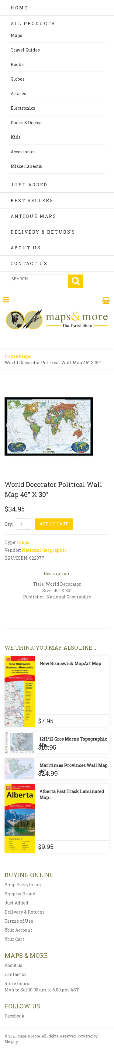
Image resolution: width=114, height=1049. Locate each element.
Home (19, 8)
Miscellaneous (26, 166)
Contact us (15, 974)
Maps (16, 35)
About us (13, 965)
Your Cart (14, 939)
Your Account (18, 930)
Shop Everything (23, 884)
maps (25, 356)
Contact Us (29, 263)
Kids (16, 137)
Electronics (23, 108)
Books (17, 64)
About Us (26, 248)
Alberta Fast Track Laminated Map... (72, 794)
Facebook (15, 1016)
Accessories (23, 152)
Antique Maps (34, 216)
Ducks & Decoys (27, 122)
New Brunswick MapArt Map (70, 663)
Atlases (18, 93)
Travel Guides (25, 50)
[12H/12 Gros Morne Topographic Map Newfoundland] (20, 742)
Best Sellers (32, 200)
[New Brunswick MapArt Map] (20, 691)
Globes (18, 79)
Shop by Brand (20, 894)
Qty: (9, 524)
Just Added (29, 185)
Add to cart (54, 524)
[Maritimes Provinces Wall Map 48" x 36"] (20, 768)
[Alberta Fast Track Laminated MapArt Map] (20, 818)
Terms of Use (19, 921)
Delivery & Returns (43, 232)
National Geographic (44, 550)
